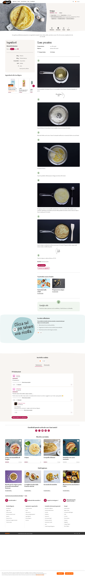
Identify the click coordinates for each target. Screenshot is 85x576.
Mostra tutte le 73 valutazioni (20, 417)
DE (74, 533)
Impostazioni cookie (48, 522)
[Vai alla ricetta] (13, 451)
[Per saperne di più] (43, 291)
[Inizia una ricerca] (73, 1)
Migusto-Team (21, 403)
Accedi (78, 1)
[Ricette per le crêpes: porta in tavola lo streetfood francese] (13, 480)
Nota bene (18, 49)
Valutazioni (39, 365)
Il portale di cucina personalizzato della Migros (14, 495)
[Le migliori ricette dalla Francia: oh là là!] (32, 480)
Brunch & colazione (70, 18)
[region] (42, 573)
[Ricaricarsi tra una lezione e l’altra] (71, 480)
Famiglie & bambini (61, 18)
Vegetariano (54, 18)
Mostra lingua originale (26, 382)
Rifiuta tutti (60, 573)
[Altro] (71, 384)
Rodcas (18, 375)
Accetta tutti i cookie (69, 573)
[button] (14, 375)
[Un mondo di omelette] (52, 480)
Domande (47, 365)
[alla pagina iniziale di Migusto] (7, 2)
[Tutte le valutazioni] (52, 12)
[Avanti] (33, 86)
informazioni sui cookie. (40, 574)
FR (77, 533)
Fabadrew (18, 388)
